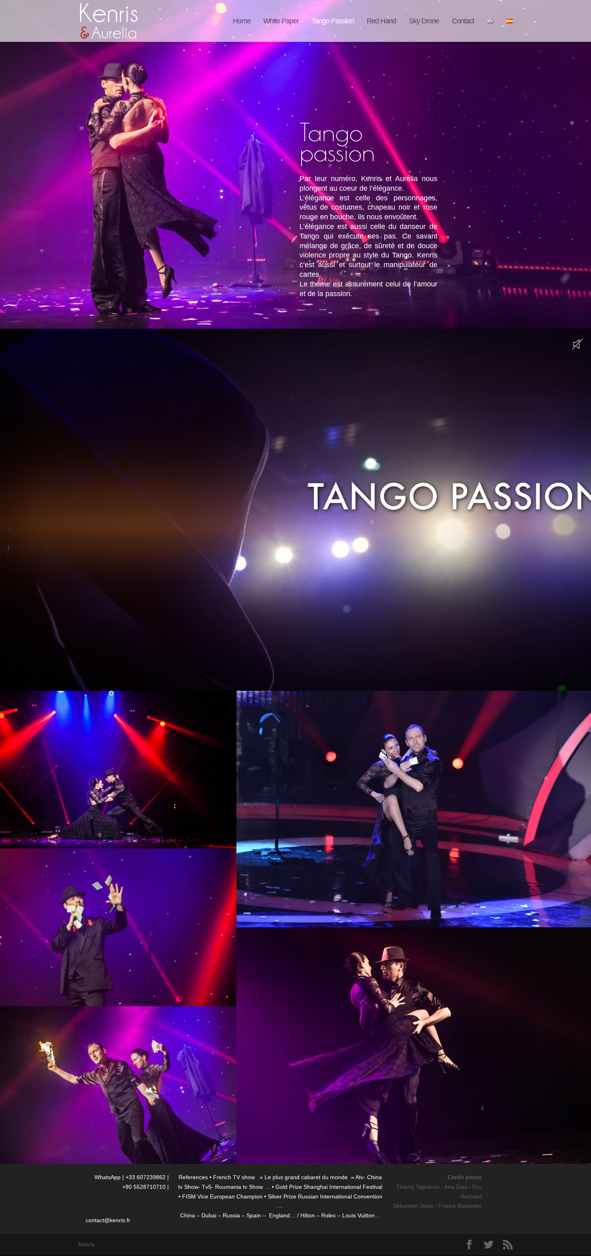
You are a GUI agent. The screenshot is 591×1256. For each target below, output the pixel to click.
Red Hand (381, 21)
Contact (463, 21)
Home (241, 21)
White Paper (281, 21)
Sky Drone (424, 21)
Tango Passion (333, 21)
